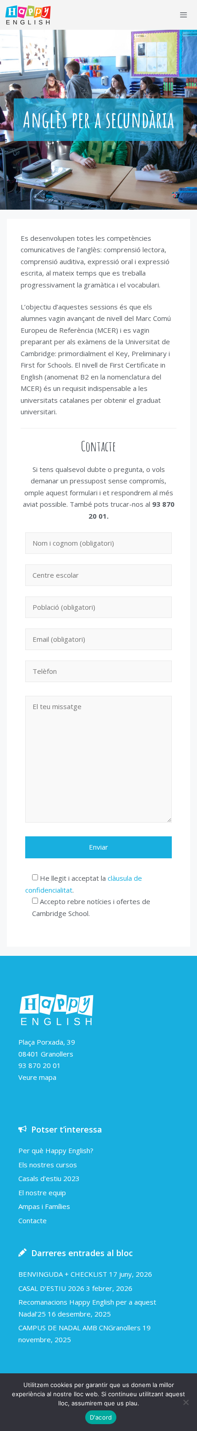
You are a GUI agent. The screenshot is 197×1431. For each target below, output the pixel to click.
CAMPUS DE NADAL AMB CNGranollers (79, 1327)
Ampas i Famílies (44, 1206)
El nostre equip (42, 1192)
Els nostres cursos (47, 1164)
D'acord (101, 1417)
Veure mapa (37, 1077)
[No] (185, 1402)
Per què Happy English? (55, 1150)
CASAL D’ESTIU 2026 (51, 1288)
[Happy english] (28, 15)
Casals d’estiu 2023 (49, 1178)
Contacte (32, 1220)
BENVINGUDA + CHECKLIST (62, 1274)
